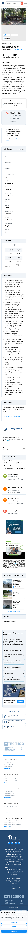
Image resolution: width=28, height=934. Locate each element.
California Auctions (8, 764)
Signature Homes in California (11, 810)
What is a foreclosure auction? (12, 650)
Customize (14, 922)
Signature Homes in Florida (10, 806)
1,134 (15, 55)
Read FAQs (20, 701)
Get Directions (18, 49)
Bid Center (14, 101)
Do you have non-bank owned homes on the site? (12, 668)
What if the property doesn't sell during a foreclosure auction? (13, 661)
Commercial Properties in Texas (11, 822)
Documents (8, 402)
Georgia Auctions (8, 766)
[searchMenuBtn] (22, 3)
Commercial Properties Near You (13, 818)
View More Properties (14, 611)
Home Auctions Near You (11, 759)
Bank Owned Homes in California (12, 780)
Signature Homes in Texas (10, 808)
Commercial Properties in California (12, 824)
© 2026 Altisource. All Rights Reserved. (14, 888)
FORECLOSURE (7, 43)
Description (5, 62)
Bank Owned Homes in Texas (11, 778)
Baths (8, 57)
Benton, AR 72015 (12, 49)
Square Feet (15, 57)
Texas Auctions (7, 762)
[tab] (7, 245)
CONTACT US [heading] (14, 711)
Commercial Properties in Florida (12, 820)
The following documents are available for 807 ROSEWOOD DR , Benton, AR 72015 (13, 409)
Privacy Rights (17, 880)
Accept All (14, 931)
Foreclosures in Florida (9, 791)
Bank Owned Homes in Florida (11, 777)
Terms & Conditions (10, 881)
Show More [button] (7, 768)
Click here (5, 105)
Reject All (14, 926)
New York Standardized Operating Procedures (15, 873)
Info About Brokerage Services (14, 867)
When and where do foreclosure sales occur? (13, 655)
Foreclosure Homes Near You (12, 789)
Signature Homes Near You (11, 803)
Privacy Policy (11, 918)
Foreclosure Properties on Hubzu (13, 634)
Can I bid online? (9, 673)
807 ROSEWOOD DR (10, 47)
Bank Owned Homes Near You (12, 774)
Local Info (7, 240)
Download (16, 563)
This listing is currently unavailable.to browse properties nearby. (14, 104)
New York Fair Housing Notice (12, 871)
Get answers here (8, 702)
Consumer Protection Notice (14, 869)
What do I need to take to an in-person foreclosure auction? (13, 678)
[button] (3, 16)
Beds (3, 57)
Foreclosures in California (10, 795)
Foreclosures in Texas (9, 793)
